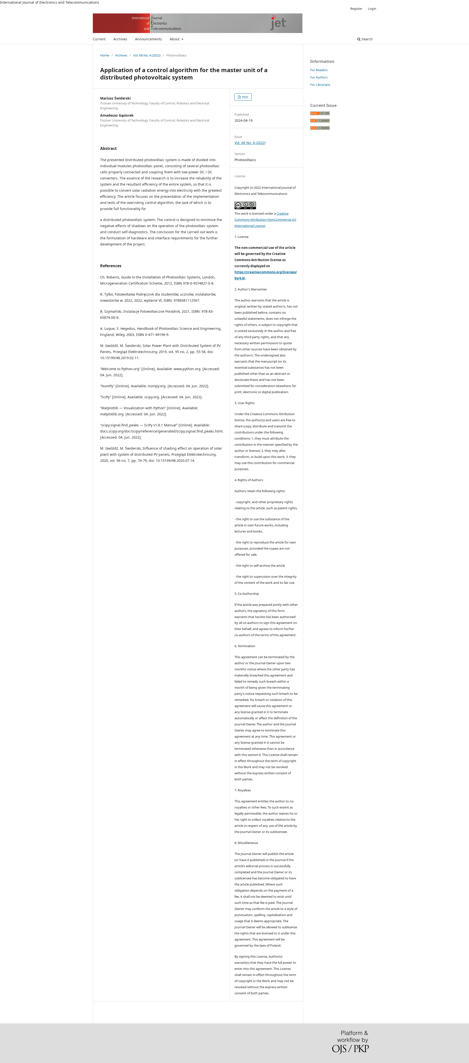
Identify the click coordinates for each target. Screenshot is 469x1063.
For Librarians (320, 84)
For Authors (319, 77)
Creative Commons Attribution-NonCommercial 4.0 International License (265, 219)
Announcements (148, 39)
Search (367, 39)
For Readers (319, 70)
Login (372, 8)
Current (99, 39)
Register (356, 8)
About (175, 39)
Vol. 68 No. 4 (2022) (146, 55)
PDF (244, 97)
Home (104, 55)
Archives (120, 39)
